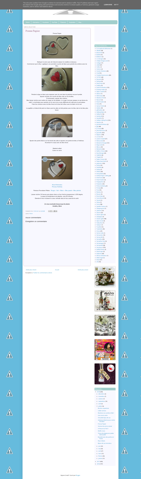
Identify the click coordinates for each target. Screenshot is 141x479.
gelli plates (99, 110)
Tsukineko (99, 229)
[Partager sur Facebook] (55, 211)
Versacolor (99, 235)
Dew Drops (99, 83)
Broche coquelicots (103, 408)
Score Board (100, 198)
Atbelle (98, 50)
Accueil (57, 270)
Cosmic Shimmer (101, 71)
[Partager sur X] (53, 211)
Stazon (98, 212)
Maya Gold (99, 145)
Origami (98, 157)
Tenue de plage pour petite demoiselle (106, 434)
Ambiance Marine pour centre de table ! (106, 420)
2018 (98, 392)
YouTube (54, 22)
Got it (116, 4)
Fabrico (98, 93)
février (100, 456)
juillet (100, 406)
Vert (57, 190)
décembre (101, 394)
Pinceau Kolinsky (57, 186)
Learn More (108, 4)
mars (100, 453)
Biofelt (98, 55)
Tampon (98, 225)
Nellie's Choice (100, 151)
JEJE (97, 126)
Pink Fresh (99, 177)
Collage (98, 63)
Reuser (98, 194)
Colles (98, 67)
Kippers (98, 134)
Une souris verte (103, 415)
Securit (98, 200)
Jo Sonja (98, 128)
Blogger (78, 475)
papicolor (99, 163)
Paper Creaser (100, 159)
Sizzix (98, 204)
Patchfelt (98, 167)
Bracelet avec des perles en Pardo (106, 437)
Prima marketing (101, 186)
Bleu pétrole (77, 190)
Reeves (98, 192)
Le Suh (98, 137)
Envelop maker (100, 89)
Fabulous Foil (100, 98)
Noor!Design (100, 153)
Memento (99, 149)
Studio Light (99, 219)
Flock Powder (100, 102)
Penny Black (99, 173)
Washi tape (99, 251)
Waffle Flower (100, 249)
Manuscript (99, 141)
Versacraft (99, 237)
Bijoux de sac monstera (104, 443)
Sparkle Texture (101, 206)
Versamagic (99, 243)
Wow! (98, 260)
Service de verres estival (105, 426)
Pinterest (63, 22)
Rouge (53, 190)
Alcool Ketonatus (57, 184)
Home (28, 22)
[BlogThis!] (51, 211)
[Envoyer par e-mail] (49, 211)
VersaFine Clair (100, 241)
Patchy (98, 169)
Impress (98, 122)
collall (98, 65)
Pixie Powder (100, 180)
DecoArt (98, 79)
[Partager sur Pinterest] (56, 211)
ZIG (97, 262)
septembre (101, 401)
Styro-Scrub (99, 221)
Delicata (98, 81)
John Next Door (100, 130)
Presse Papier (102, 424)
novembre (101, 396)
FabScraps (99, 96)
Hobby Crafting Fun (101, 120)
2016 (98, 464)
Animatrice (36, 22)
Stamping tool (100, 208)
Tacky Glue (99, 223)
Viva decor (99, 247)
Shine (98, 202)
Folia (97, 104)
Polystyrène (99, 182)
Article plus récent (31, 270)
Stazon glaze (100, 214)
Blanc (62, 190)
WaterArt (99, 253)
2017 (98, 461)
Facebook (45, 22)
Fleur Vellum (101, 441)
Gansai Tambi (100, 106)
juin (99, 446)
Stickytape (99, 217)
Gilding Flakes (100, 112)
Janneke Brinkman (101, 124)
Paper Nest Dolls (101, 161)
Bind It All (99, 52)
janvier (100, 458)
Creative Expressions (102, 75)
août (99, 404)
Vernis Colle (99, 233)
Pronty (98, 188)
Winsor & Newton (101, 255)
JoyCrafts (98, 132)
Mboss (98, 147)
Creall (98, 73)
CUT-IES (98, 77)
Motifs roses (101, 431)
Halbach (98, 114)
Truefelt (98, 227)
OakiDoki (98, 155)
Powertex (99, 184)
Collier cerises (102, 411)
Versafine (99, 239)
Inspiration (72, 22)
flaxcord (98, 100)
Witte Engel (99, 258)
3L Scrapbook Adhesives (103, 48)
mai (99, 448)
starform (98, 210)
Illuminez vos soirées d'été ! (106, 413)
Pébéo (31, 213)
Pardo (98, 165)
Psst (97, 190)
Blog (79, 22)
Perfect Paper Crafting (102, 175)
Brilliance (99, 57)
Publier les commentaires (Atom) (42, 273)
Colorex (98, 69)
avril (99, 451)
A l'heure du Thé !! (103, 428)
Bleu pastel (68, 190)
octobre (100, 399)
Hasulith (98, 118)
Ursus (98, 231)
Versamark (99, 245)
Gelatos (98, 108)
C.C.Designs (99, 59)
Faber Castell (100, 91)
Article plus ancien (83, 270)
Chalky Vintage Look (102, 61)
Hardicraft (99, 116)
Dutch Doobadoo (101, 87)
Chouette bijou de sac (104, 418)
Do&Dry (98, 85)
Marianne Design (101, 143)
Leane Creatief (100, 139)
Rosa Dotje (99, 196)
